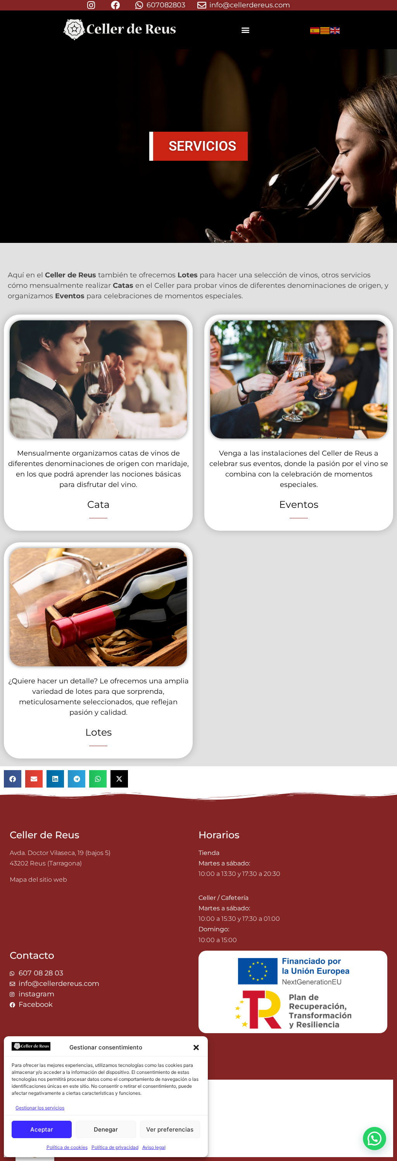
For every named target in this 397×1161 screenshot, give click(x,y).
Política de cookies (67, 1147)
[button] (196, 1047)
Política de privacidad (114, 1147)
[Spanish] (315, 30)
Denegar (106, 1129)
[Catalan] (325, 30)
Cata (98, 504)
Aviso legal (154, 1147)
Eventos (298, 504)
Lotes (98, 732)
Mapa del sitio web (38, 879)
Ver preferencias (169, 1129)
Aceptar (41, 1129)
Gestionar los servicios (40, 1108)
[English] (335, 30)
